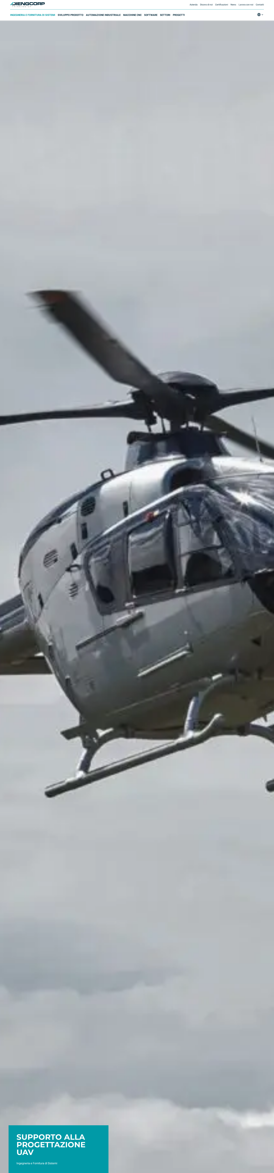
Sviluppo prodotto (70, 14)
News (233, 4)
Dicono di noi (206, 4)
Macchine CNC (132, 14)
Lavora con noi (246, 4)
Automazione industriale (103, 14)
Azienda (194, 4)
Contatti (260, 4)
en (259, 23)
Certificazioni (221, 4)
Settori (165, 14)
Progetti (179, 14)
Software (150, 14)
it (259, 19)
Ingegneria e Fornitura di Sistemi (32, 14)
